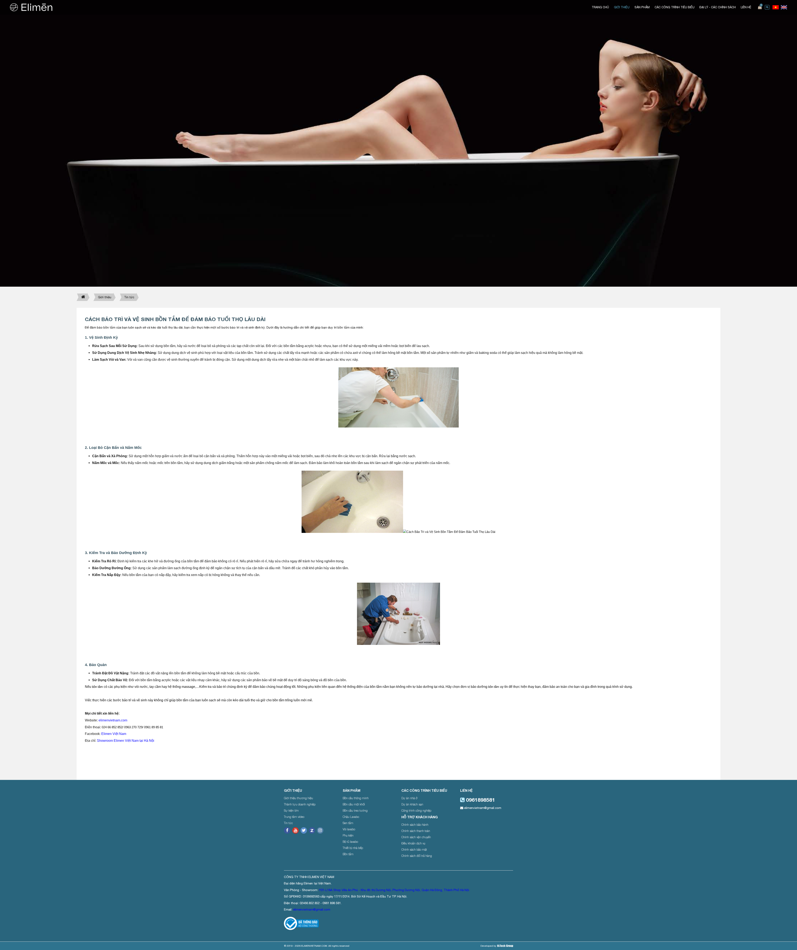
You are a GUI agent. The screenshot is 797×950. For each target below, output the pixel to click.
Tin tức (129, 297)
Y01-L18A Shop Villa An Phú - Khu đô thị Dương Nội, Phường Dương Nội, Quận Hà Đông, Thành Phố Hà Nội (394, 890)
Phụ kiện (348, 835)
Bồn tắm (348, 854)
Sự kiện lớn (291, 810)
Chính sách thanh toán (415, 831)
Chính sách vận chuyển (416, 837)
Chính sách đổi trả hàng (416, 855)
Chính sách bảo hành (414, 824)
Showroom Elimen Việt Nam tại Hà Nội (126, 740)
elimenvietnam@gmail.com (482, 808)
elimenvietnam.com (113, 720)
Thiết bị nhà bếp (353, 848)
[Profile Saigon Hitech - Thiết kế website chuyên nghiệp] (505, 946)
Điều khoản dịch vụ (413, 843)
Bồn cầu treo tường (355, 810)
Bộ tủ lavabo (350, 841)
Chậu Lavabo (351, 816)
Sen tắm (348, 823)
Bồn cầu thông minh (356, 798)
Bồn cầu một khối (354, 804)
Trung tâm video (294, 816)
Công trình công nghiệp (416, 810)
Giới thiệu (104, 297)
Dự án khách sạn (412, 804)
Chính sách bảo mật (414, 849)
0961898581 (480, 800)
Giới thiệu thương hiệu (298, 798)
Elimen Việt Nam (113, 734)
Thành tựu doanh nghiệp (299, 804)
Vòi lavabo (349, 829)
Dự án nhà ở (409, 798)
